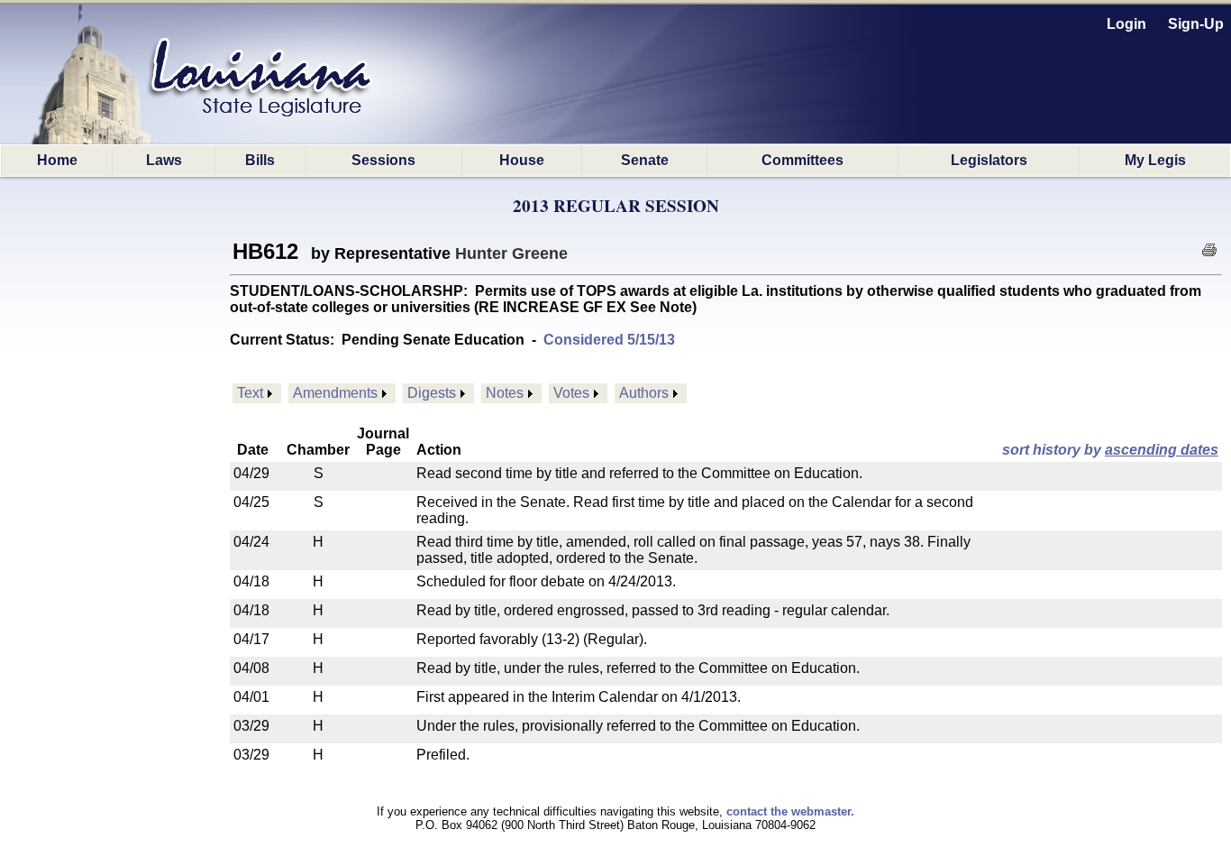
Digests (431, 393)
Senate (645, 160)
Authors (644, 393)
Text (250, 393)
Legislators (989, 160)
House (521, 160)
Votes (571, 393)
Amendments (335, 393)
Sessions (383, 160)
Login (1126, 24)
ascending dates (1161, 449)
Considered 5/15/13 (609, 339)
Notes (505, 393)
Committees (802, 160)
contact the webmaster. (790, 811)
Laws (164, 160)
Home (57, 160)
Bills (260, 160)
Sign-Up (1196, 24)
